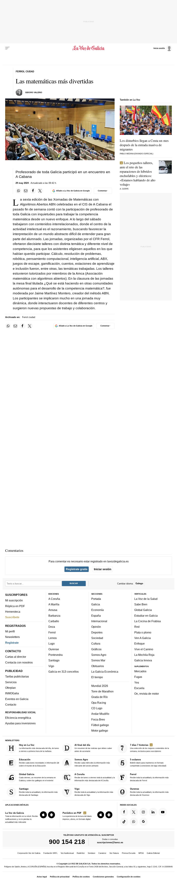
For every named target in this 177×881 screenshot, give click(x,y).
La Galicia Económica (104, 671)
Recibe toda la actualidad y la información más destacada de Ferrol (149, 777)
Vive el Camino (143, 649)
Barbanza (54, 615)
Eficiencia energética (18, 717)
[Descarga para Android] (51, 814)
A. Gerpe (124, 189)
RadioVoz (81, 853)
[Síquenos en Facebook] (124, 812)
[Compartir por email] (26, 191)
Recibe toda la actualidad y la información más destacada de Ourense (149, 792)
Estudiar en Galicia (146, 615)
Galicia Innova (143, 660)
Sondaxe (91, 853)
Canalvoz (102, 853)
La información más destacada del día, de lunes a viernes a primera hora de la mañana (39, 748)
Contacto (10, 704)
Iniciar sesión (102, 569)
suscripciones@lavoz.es (110, 842)
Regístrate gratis (76, 569)
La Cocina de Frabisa (147, 621)
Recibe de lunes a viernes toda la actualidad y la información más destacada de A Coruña (94, 777)
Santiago (53, 660)
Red (136, 626)
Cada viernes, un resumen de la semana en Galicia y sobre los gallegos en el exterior (37, 777)
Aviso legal (42, 877)
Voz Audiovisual (67, 853)
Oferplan (10, 687)
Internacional (99, 621)
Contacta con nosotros (19, 662)
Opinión (96, 626)
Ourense (53, 649)
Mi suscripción (14, 600)
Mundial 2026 (99, 685)
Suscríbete (12, 617)
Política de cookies (81, 877)
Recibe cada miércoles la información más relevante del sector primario (92, 762)
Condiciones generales (103, 877)
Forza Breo (98, 719)
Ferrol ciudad (28, 317)
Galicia (95, 604)
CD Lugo (96, 708)
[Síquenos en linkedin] (153, 812)
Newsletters (12, 636)
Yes (136, 682)
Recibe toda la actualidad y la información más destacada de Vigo (93, 792)
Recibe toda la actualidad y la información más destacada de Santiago (38, 792)
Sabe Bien (140, 604)
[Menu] (7, 48)
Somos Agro (98, 654)
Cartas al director (15, 656)
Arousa (52, 609)
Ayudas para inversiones (20, 723)
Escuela (139, 688)
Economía (97, 609)
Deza (51, 626)
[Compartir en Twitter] (40, 191)
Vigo (51, 665)
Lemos (52, 638)
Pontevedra (55, 654)
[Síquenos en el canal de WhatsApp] (134, 822)
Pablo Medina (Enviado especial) (136, 154)
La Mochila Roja (144, 654)
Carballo (53, 621)
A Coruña (54, 598)
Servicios (11, 682)
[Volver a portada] (88, 48)
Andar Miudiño (100, 713)
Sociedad (97, 638)
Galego (139, 583)
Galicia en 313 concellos (63, 671)
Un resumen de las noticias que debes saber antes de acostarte (93, 748)
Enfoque (139, 643)
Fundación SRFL (50, 853)
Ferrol (52, 632)
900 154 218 (67, 841)
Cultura (95, 643)
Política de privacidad (59, 877)
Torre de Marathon (102, 691)
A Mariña (53, 604)
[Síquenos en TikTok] (124, 822)
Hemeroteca (12, 611)
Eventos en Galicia (16, 699)
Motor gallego (99, 730)
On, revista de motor (146, 693)
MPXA (141, 853)
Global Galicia (143, 609)
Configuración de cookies (128, 877)
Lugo (51, 643)
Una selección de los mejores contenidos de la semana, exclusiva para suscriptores (149, 748)
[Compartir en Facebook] (33, 191)
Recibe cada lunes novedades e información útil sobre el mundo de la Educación (39, 762)
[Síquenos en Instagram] (143, 812)
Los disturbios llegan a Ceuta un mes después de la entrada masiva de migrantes (144, 144)
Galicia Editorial (153, 853)
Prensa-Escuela (128, 853)
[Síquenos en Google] (143, 822)
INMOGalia (12, 693)
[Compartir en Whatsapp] (18, 191)
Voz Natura (114, 853)
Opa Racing (98, 702)
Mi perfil (10, 631)
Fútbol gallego (100, 725)
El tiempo (97, 677)
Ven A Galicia (142, 638)
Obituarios (97, 665)
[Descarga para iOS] (43, 814)
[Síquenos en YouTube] (163, 812)
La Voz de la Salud (145, 598)
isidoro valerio (33, 92)
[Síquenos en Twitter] (134, 812)
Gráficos (96, 649)
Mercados (140, 671)
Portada (96, 598)
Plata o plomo (142, 632)
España (96, 615)
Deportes (97, 632)
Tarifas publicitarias (17, 676)
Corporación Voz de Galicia (28, 853)
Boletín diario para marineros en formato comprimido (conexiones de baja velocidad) (148, 762)
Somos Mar (98, 660)
